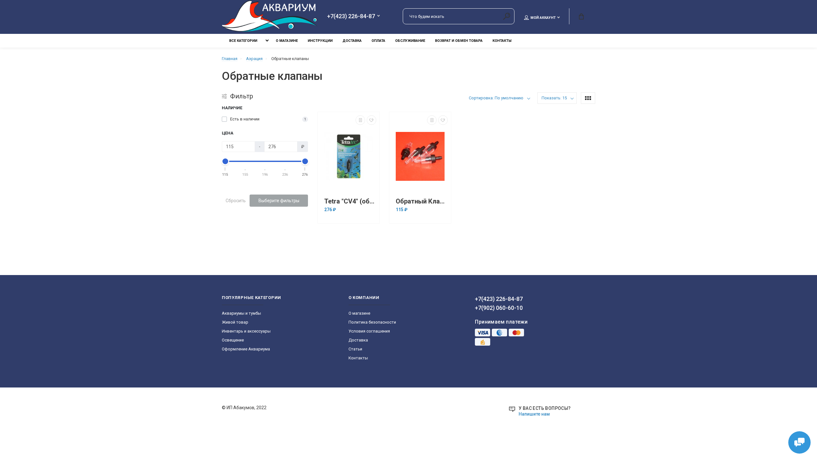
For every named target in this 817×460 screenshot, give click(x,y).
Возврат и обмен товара (459, 41)
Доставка (352, 41)
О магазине (287, 41)
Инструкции (320, 41)
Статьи (355, 349)
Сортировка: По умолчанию (496, 98)
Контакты (502, 41)
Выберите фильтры (279, 200)
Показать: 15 (554, 98)
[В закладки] (371, 120)
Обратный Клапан (422, 201)
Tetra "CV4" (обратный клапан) (350, 201)
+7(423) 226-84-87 (351, 16)
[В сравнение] (360, 120)
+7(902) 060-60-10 (499, 307)
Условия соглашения (369, 331)
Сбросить (236, 200)
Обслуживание (410, 41)
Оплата (378, 41)
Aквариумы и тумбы (241, 313)
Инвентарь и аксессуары (246, 331)
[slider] (225, 161)
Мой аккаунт (543, 18)
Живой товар (235, 322)
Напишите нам (534, 414)
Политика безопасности (372, 322)
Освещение (233, 340)
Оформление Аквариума (246, 349)
